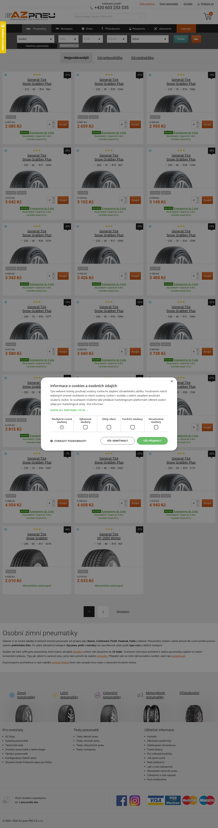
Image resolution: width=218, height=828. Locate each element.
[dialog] (109, 414)
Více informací (95, 404)
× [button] (171, 381)
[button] (109, 410)
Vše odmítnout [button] (117, 440)
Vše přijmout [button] (152, 440)
